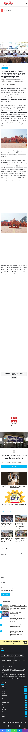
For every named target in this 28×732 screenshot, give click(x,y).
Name (3, 571)
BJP (8, 655)
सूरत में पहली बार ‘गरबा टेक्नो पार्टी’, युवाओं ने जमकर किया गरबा (7, 524)
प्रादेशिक (3, 693)
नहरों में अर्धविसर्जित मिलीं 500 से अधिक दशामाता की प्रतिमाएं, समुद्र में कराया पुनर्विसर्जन (20, 525)
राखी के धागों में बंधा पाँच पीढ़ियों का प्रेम (9, 667)
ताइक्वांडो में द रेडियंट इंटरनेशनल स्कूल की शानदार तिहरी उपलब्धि (13, 674)
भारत (3, 700)
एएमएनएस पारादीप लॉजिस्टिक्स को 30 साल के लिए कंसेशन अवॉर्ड (15, 10)
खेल (2, 705)
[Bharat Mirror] (8, 3)
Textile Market (5, 662)
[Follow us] (26, 642)
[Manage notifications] (24, 729)
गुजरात (3, 698)
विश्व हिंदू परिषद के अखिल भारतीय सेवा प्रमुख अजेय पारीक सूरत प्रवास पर (7, 540)
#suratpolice (20, 653)
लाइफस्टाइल (4, 709)
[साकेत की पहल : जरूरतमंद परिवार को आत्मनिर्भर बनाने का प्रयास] (5, 627)
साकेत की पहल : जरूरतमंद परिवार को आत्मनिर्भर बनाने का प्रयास (13, 678)
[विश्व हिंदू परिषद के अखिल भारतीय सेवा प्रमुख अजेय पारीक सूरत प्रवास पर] (7, 533)
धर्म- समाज (8, 65)
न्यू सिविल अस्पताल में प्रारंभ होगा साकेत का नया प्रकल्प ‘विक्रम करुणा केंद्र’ (14, 443)
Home (3, 65)
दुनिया (3, 711)
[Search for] (26, 3)
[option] (14, 440)
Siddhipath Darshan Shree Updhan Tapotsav (14, 373)
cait (11, 655)
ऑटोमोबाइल (4, 716)
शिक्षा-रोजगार (4, 695)
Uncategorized (5, 702)
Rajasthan (9, 660)
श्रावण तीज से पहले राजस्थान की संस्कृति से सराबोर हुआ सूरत (20, 539)
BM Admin (5, 84)
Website (3, 582)
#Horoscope (13, 653)
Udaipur (11, 662)
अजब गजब (4, 714)
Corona (15, 655)
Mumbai (3, 660)
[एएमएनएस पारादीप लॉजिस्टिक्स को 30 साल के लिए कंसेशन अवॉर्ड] (5, 620)
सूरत (7, 68)
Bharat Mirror (23, 722)
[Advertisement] (14, 26)
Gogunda (21, 655)
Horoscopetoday (18, 657)
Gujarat (3, 657)
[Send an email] (7, 84)
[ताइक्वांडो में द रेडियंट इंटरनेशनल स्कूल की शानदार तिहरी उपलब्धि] (5, 614)
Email (2, 577)
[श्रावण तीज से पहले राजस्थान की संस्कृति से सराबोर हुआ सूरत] (21, 533)
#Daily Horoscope (5, 653)
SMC (20, 660)
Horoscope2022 (10, 657)
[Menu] (2, 3)
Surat (14, 377)
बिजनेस (3, 691)
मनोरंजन (3, 707)
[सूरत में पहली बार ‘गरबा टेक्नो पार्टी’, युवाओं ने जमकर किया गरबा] (7, 518)
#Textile (3, 655)
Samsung (15, 660)
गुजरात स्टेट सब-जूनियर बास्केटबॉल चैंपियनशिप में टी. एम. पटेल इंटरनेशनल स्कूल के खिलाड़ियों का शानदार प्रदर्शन (18, 633)
